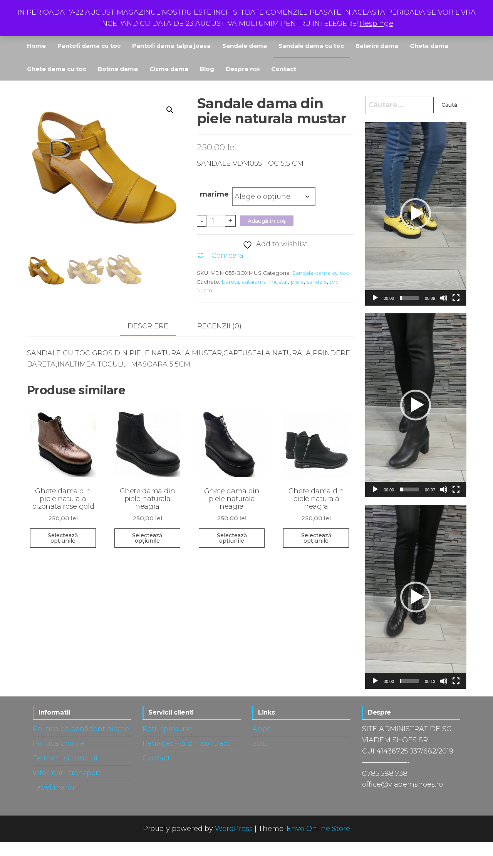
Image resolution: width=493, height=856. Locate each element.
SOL (259, 743)
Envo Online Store (318, 828)
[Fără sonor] (444, 298)
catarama (254, 281)
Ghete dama (429, 45)
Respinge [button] (376, 23)
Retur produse (167, 729)
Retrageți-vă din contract (186, 743)
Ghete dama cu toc (56, 68)
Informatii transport (67, 773)
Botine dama (118, 68)
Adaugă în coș (267, 220)
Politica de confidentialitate (81, 729)
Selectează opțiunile (63, 538)
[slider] (409, 298)
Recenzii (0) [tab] (219, 326)
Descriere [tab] (147, 326)
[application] (415, 214)
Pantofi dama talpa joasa (171, 45)
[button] (170, 110)
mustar (278, 281)
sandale (317, 281)
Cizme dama (168, 68)
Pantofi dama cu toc (89, 45)
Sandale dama (244, 45)
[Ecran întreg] (456, 298)
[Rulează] (375, 298)
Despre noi (243, 68)
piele (297, 281)
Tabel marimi (56, 787)
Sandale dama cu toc (311, 45)
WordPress (234, 828)
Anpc (261, 729)
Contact (283, 68)
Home (36, 45)
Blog (207, 68)
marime (214, 194)
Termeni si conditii (65, 758)
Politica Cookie (58, 743)
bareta (230, 281)
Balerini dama (376, 45)
